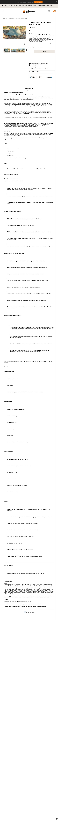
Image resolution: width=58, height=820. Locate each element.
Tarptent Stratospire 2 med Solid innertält (17, 18)
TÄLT (6, 18)
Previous (4, 50)
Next (26, 50)
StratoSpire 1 (34, 123)
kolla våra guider (38, 2)
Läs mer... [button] (52, 43)
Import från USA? (30, 612)
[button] (49, 11)
